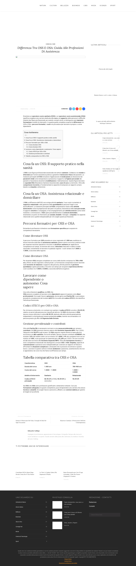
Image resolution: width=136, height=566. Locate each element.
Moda (93, 5)
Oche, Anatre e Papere (109, 158)
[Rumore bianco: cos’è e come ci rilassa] (105, 85)
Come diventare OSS (35, 145)
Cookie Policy (68, 561)
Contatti (92, 506)
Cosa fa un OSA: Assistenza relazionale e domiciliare (43, 140)
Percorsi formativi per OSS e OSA (37, 142)
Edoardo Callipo (24, 108)
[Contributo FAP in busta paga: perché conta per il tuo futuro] (27, 460)
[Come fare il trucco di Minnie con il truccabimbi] (96, 151)
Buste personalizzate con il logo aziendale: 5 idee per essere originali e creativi (73, 474)
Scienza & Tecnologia (105, 221)
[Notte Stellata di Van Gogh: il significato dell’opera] (96, 171)
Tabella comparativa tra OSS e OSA (37, 156)
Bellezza (64, 5)
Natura (43, 5)
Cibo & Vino (105, 206)
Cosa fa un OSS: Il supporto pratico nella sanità (41, 138)
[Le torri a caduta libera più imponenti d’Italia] (51, 460)
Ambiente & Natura (105, 187)
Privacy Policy (68, 559)
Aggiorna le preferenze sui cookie (68, 563)
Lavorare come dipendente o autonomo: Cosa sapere (43, 149)
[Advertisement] (68, 25)
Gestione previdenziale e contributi (39, 153)
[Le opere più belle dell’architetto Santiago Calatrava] (105, 111)
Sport (112, 5)
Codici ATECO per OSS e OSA (37, 151)
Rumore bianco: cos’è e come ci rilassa (105, 95)
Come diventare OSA (35, 147)
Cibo (86, 5)
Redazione (92, 502)
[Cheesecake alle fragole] (105, 59)
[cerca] (118, 5)
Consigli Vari (50, 44)
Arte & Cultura (105, 191)
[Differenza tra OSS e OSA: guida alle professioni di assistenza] (50, 79)
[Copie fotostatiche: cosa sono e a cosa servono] (96, 141)
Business (76, 5)
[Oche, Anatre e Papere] (96, 161)
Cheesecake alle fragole (106, 69)
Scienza (103, 5)
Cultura (53, 5)
